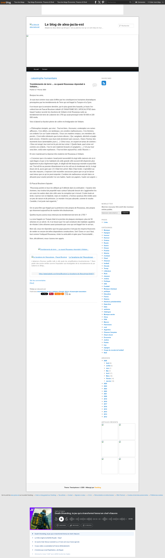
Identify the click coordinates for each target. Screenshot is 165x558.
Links (106, 222)
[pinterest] (103, 2)
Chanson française (110, 332)
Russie (106, 243)
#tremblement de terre (44, 292)
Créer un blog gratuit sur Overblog (45, 495)
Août (107, 363)
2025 (105, 383)
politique (107, 291)
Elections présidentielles (112, 301)
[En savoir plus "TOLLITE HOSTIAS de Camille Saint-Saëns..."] (110, 473)
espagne (107, 347)
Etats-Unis (107, 304)
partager (76, 525)
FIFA (105, 319)
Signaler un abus (80, 495)
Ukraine (106, 253)
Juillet (108, 366)
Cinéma (106, 240)
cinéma (106, 278)
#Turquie (61, 292)
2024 (105, 386)
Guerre (106, 245)
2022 (105, 391)
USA (105, 284)
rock (105, 327)
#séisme (55, 292)
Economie (107, 337)
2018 (105, 401)
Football (107, 286)
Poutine (106, 250)
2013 (105, 414)
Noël (105, 353)
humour (106, 235)
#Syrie (67, 292)
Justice (106, 340)
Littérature (107, 271)
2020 (105, 396)
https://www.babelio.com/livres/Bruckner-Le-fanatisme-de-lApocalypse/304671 (66, 274)
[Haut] (32, 283)
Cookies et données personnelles (138, 495)
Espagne (107, 233)
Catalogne (107, 312)
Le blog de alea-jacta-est (64, 24)
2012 (105, 417)
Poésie (106, 342)
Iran (105, 345)
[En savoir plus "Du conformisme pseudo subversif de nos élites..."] (127, 439)
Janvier (108, 381)
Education (107, 294)
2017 (105, 404)
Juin (107, 368)
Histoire (106, 299)
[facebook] (95, 2)
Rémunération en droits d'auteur (104, 495)
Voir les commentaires (37, 280)
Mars (107, 376)
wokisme (107, 309)
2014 (105, 412)
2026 (105, 361)
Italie (105, 307)
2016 (105, 406)
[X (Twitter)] (99, 2)
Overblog (98, 487)
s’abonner (62, 525)
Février (108, 378)
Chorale (106, 266)
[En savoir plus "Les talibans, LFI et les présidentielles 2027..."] (127, 456)
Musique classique (110, 289)
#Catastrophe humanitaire (78, 292)
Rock (105, 273)
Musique (107, 230)
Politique (107, 281)
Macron (106, 322)
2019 (105, 399)
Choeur (106, 248)
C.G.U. (90, 495)
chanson (107, 276)
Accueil (36, 69)
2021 (105, 394)
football (106, 263)
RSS (104, 83)
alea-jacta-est (15, 495)
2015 (105, 409)
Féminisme (108, 324)
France (106, 296)
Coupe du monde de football (114, 350)
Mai (107, 371)
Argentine (107, 330)
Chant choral (108, 335)
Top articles (61, 495)
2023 (105, 389)
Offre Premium (120, 495)
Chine (106, 317)
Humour (106, 238)
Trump (106, 268)
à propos (88, 525)
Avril (107, 373)
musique (107, 256)
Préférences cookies (156, 495)
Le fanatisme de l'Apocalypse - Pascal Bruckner (82, 257)
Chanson (107, 261)
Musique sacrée (109, 314)
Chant (106, 258)
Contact (44, 69)
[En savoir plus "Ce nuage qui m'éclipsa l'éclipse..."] (127, 473)
